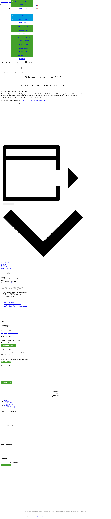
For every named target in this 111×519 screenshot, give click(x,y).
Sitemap (5, 400)
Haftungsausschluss (8, 404)
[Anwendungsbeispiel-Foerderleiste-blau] (55, 509)
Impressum (6, 405)
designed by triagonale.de (41, 516)
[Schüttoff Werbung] (31, 142)
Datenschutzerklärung (9, 402)
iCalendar (3, 264)
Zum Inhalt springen (6, 2)
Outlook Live (4, 266)
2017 (12, 282)
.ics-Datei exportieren (6, 268)
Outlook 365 (4, 265)
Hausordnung (7, 401)
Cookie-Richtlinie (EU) (9, 407)
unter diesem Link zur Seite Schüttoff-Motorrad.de (34, 100)
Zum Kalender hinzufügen (8, 204)
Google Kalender (5, 262)
